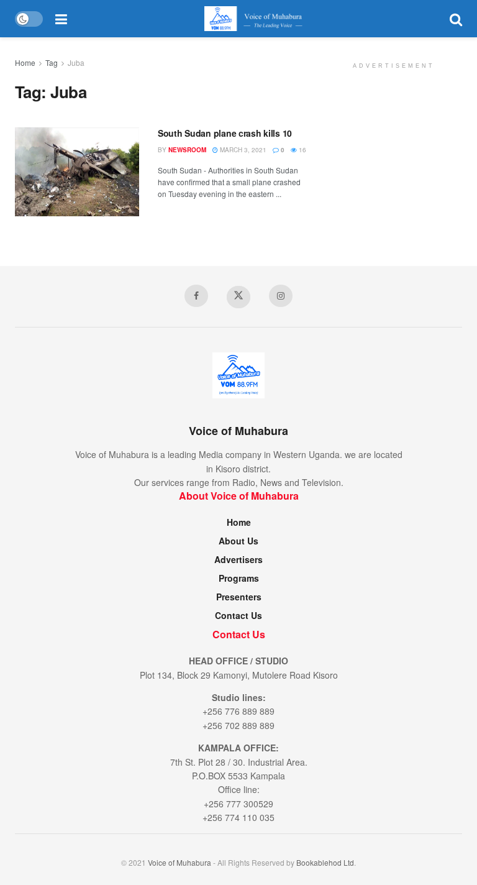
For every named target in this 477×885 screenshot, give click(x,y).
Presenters (238, 596)
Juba (76, 62)
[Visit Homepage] (258, 18)
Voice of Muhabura (179, 862)
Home (25, 62)
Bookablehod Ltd (325, 862)
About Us (238, 540)
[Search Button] (456, 18)
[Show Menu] (61, 18)
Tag (51, 62)
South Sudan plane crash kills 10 (225, 133)
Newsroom (187, 149)
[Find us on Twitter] (238, 297)
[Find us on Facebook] (196, 296)
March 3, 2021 (242, 149)
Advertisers (238, 559)
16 (301, 149)
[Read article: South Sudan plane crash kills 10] (77, 171)
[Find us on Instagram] (281, 296)
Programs (239, 578)
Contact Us (238, 615)
